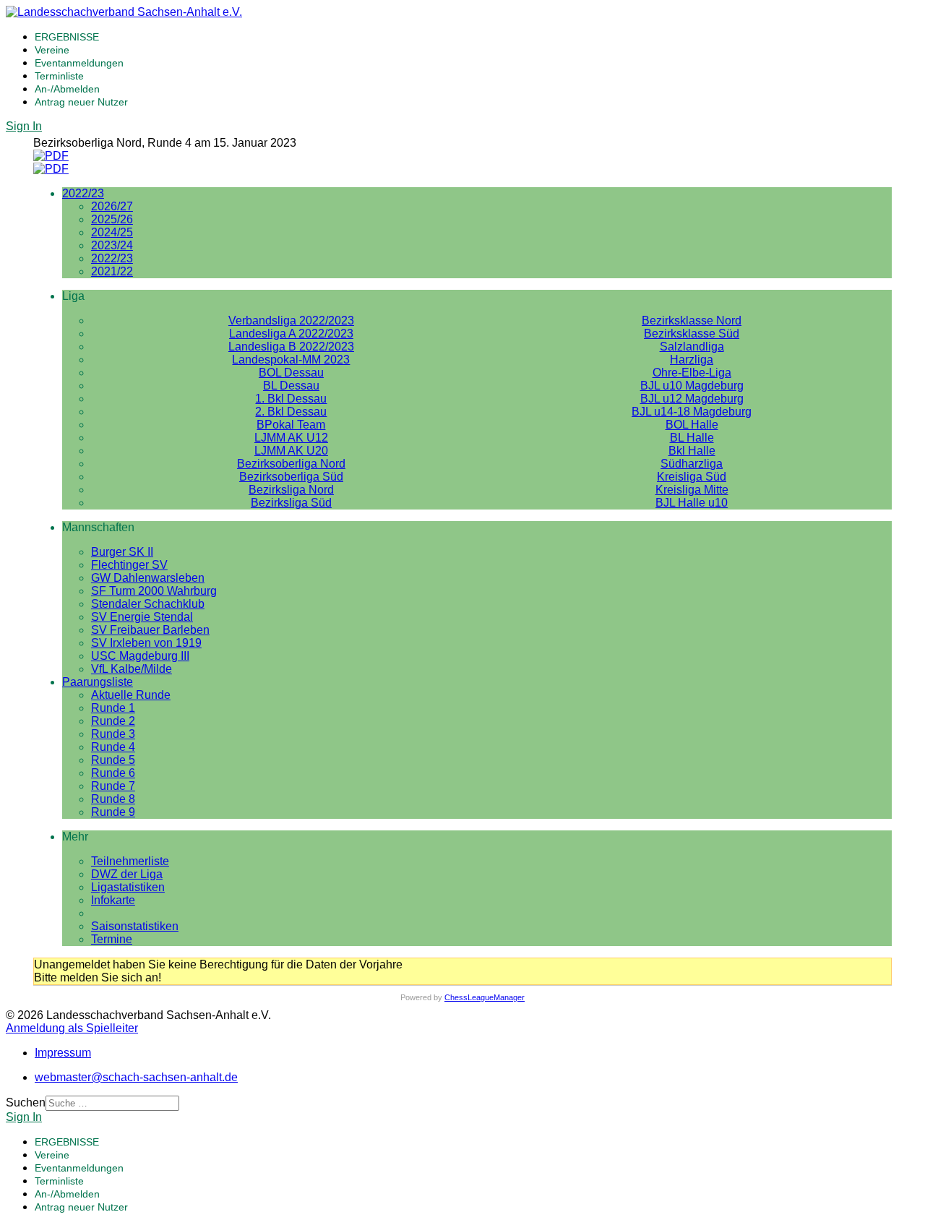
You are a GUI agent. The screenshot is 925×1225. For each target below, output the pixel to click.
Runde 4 (113, 747)
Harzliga (691, 359)
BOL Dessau (291, 372)
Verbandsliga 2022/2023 (291, 320)
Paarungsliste (97, 682)
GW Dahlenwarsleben (148, 578)
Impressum (63, 1052)
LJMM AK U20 (291, 450)
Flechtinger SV (129, 565)
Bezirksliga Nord (291, 489)
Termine (111, 939)
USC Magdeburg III (140, 656)
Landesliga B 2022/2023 (291, 346)
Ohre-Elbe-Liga (692, 372)
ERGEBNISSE (67, 37)
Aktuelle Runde (131, 695)
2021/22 (112, 271)
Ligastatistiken (128, 887)
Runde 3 (113, 734)
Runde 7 (113, 786)
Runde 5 (113, 760)
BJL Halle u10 (691, 503)
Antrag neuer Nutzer (81, 102)
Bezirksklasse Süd (691, 333)
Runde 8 (113, 799)
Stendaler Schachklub (148, 604)
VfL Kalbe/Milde (131, 669)
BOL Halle (692, 424)
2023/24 (112, 245)
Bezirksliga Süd (291, 503)
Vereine (52, 50)
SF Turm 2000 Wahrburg (154, 591)
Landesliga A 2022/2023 (291, 333)
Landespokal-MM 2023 (291, 359)
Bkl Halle (691, 450)
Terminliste (59, 76)
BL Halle (692, 437)
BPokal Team (291, 424)
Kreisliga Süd (691, 476)
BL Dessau (291, 385)
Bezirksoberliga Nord (291, 463)
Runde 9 (113, 812)
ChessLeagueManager (484, 997)
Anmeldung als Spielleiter (72, 1028)
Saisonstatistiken (134, 926)
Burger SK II (122, 552)
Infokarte (113, 900)
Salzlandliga (692, 346)
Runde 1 (113, 708)
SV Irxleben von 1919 (146, 643)
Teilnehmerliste (130, 861)
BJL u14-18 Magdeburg (692, 411)
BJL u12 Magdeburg (692, 398)
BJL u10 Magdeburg (692, 385)
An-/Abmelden (67, 89)
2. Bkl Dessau (291, 411)
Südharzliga (692, 463)
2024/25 (112, 232)
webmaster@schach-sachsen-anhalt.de (136, 1077)
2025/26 (112, 219)
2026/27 (112, 206)
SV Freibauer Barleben (150, 630)
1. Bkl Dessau (291, 398)
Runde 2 (113, 721)
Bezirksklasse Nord (691, 320)
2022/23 (83, 193)
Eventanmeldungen (79, 63)
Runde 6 (113, 773)
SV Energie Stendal (142, 617)
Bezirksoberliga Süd (291, 476)
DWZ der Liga (127, 874)
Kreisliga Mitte (691, 489)
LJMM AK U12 (291, 437)
